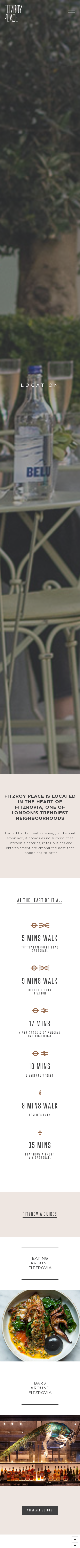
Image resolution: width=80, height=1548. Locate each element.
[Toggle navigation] (71, 10)
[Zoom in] (75, 1539)
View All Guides (40, 1510)
